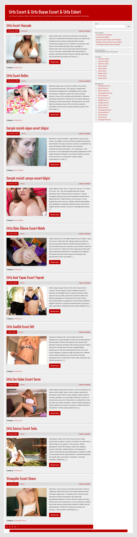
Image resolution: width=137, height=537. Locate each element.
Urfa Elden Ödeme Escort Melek (26, 228)
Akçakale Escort (104, 86)
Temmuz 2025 (103, 59)
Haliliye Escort (103, 103)
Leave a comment (84, 31)
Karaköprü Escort (104, 110)
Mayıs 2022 (102, 66)
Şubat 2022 (102, 73)
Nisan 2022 (102, 68)
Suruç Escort (103, 115)
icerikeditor (24, 31)
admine (23, 81)
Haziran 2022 (103, 64)
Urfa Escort (18, 68)
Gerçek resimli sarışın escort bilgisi (28, 178)
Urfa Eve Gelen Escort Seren (24, 379)
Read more (55, 62)
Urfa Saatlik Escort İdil (20, 326)
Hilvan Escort (103, 107)
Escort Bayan (18, 170)
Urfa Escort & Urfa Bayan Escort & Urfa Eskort (45, 11)
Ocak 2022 (102, 76)
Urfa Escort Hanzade (19, 25)
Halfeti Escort (103, 100)
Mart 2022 (102, 71)
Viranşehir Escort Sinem (21, 478)
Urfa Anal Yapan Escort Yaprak (25, 277)
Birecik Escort (103, 88)
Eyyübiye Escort (104, 98)
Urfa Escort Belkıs (17, 75)
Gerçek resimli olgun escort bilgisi (28, 128)
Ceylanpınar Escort (105, 93)
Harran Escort (103, 105)
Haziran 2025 (103, 61)
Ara (96, 24)
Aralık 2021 (102, 78)
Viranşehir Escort (20, 521)
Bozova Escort (103, 91)
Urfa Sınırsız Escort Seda (22, 428)
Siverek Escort (103, 112)
